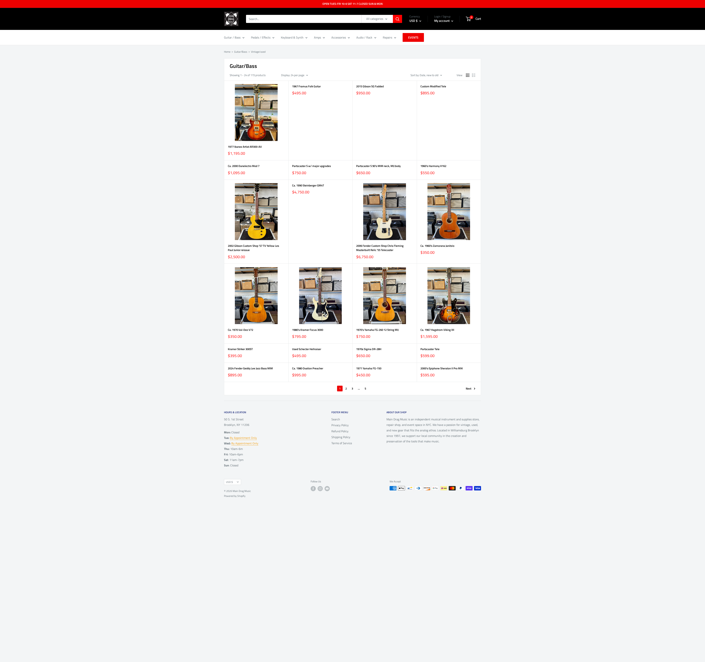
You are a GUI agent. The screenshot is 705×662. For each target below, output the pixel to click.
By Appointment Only (243, 438)
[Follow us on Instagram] (320, 488)
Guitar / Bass (232, 37)
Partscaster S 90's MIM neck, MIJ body (378, 166)
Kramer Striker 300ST (240, 349)
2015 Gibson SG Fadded (370, 86)
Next (468, 388)
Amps (317, 37)
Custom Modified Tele (433, 86)
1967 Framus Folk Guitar (306, 86)
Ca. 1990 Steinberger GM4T (308, 185)
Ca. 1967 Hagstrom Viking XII (437, 330)
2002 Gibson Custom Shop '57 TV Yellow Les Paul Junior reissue (253, 248)
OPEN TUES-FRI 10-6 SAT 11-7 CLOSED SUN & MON (352, 4)
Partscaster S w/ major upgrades (311, 166)
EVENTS (413, 37)
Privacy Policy (340, 425)
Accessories (338, 37)
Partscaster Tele (430, 349)
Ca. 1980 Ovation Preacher (307, 368)
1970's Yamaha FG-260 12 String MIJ (377, 330)
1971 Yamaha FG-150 (368, 368)
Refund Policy (339, 431)
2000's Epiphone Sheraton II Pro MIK (441, 368)
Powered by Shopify (234, 496)
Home (227, 52)
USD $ (229, 482)
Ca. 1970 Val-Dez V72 (240, 330)
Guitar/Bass (240, 52)
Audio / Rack (364, 37)
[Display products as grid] (467, 75)
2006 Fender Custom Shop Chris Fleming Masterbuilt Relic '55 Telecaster (380, 248)
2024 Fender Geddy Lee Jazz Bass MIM (250, 368)
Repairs (387, 37)
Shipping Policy (340, 437)
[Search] (397, 19)
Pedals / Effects (260, 37)
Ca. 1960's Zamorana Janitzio (437, 246)
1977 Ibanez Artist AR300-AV (245, 147)
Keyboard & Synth (292, 37)
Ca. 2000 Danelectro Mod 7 (243, 166)
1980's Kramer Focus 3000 (307, 330)
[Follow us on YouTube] (327, 488)
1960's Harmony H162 (433, 166)
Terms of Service (341, 443)
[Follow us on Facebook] (313, 488)
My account (442, 20)
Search (335, 419)
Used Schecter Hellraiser (306, 349)
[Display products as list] (473, 75)
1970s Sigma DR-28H (368, 349)
